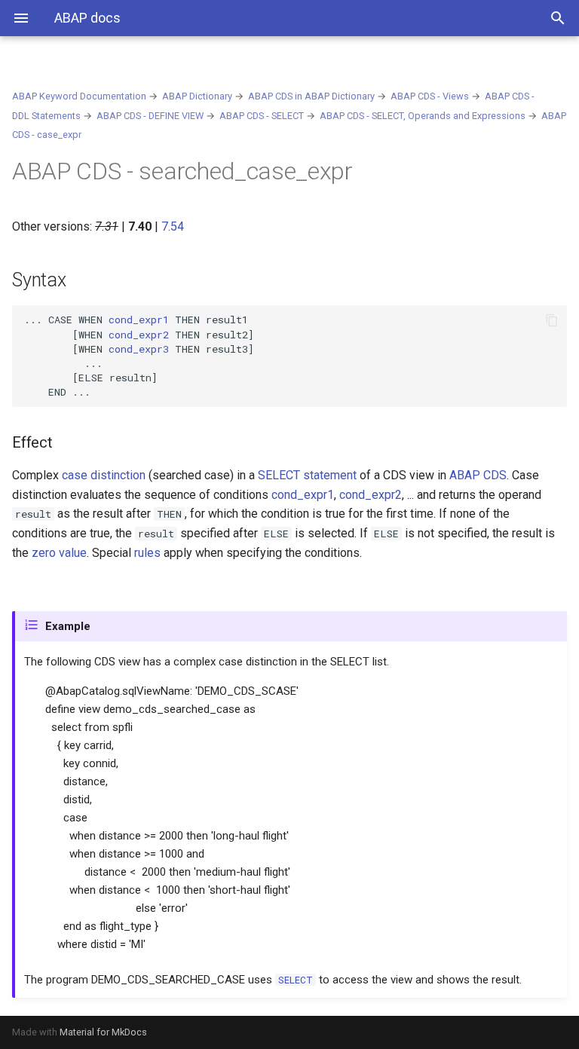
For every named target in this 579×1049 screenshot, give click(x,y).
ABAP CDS (478, 475)
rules (147, 553)
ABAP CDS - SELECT (261, 115)
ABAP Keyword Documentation (79, 96)
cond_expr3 (139, 349)
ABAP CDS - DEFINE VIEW (150, 115)
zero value (59, 553)
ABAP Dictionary (197, 96)
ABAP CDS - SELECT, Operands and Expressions (422, 115)
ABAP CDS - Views (430, 96)
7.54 (172, 226)
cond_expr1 (139, 319)
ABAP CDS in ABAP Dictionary (311, 96)
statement (307, 475)
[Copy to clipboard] (552, 320)
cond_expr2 (139, 334)
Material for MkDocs (103, 1032)
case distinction (104, 475)
